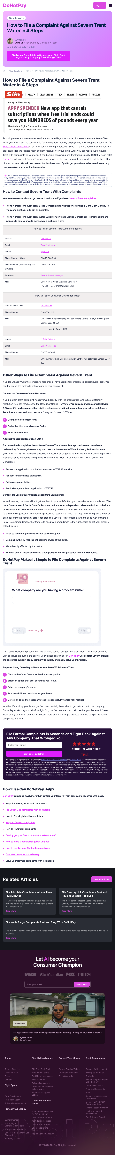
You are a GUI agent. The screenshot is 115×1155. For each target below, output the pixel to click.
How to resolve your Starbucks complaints (28, 848)
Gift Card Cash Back (41, 1069)
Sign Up (99, 5)
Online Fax (91, 1076)
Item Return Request (41, 1121)
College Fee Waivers (41, 1083)
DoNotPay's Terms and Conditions (54, 760)
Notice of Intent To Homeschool (94, 1112)
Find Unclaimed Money (42, 1076)
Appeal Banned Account (43, 1133)
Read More (11, 911)
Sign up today (81, 984)
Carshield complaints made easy (22, 854)
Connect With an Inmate (97, 1069)
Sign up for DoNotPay (34, 754)
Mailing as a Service (95, 1072)
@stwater (45, 251)
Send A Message (48, 245)
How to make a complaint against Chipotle (27, 841)
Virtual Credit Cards (14, 1129)
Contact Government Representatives (95, 1103)
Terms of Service (12, 1069)
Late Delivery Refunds (42, 1117)
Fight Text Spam (12, 1100)
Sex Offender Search (95, 1117)
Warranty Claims (12, 1138)
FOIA (88, 1092)
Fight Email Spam (13, 1096)
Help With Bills (38, 1079)
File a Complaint (16, 18)
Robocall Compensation (15, 1103)
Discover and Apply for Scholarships (42, 1087)
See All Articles (102, 879)
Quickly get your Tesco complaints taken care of (31, 835)
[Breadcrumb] (4, 71)
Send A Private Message (52, 275)
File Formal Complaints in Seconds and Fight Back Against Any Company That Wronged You (38, 56)
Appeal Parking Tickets (69, 1069)
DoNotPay (14, 5)
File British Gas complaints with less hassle (28, 809)
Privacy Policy (75, 760)
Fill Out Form (46, 305)
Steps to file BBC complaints (20, 822)
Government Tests (94, 1085)
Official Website (48, 339)
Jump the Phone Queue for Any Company (42, 1112)
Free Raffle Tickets (40, 1072)
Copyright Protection (68, 1072)
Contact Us (46, 238)
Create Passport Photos (97, 1107)
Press (7, 1076)
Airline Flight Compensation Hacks (14, 1124)
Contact (8, 1079)
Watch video (20, 1024)
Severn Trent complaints (16, 146)
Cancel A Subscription (42, 1124)
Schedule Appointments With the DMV (97, 1080)
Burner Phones (11, 1120)
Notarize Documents (95, 1089)
